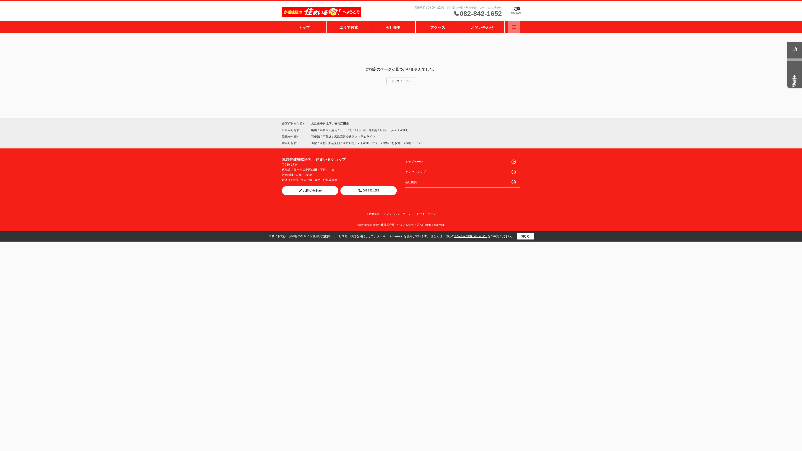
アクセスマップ (415, 172)
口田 (343, 130)
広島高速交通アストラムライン (354, 136)
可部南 (373, 130)
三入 (391, 130)
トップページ (414, 161)
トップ (304, 27)
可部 (383, 130)
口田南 (362, 130)
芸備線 (316, 136)
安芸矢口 (334, 143)
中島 (386, 143)
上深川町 (403, 130)
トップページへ (401, 81)
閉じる (525, 236)
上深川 (419, 143)
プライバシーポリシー (399, 213)
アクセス (437, 27)
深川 (351, 130)
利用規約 (374, 213)
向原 (409, 143)
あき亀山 (397, 143)
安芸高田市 (341, 123)
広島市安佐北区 (321, 123)
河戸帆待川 (350, 143)
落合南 (324, 130)
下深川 (364, 143)
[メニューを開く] (514, 27)
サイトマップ (427, 213)
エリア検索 (348, 27)
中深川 (376, 143)
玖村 (323, 143)
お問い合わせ (482, 27)
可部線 (327, 136)
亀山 (314, 130)
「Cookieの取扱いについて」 (470, 236)
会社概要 (393, 27)
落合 (334, 130)
